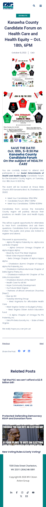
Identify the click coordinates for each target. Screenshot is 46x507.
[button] (34, 5)
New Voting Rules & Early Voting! (21, 451)
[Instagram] (22, 492)
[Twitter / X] (21, 496)
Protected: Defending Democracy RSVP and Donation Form (22, 417)
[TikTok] (28, 492)
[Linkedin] (11, 492)
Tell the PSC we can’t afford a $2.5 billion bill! (22, 381)
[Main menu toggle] (40, 6)
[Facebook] (17, 492)
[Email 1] (26, 496)
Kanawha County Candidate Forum (23, 156)
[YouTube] (33, 492)
